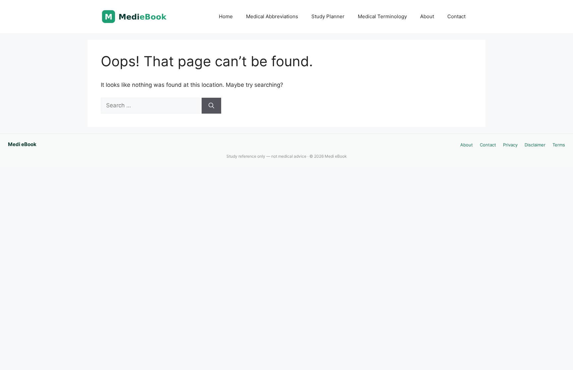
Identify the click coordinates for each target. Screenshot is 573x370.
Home (226, 16)
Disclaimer (535, 144)
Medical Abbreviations (272, 16)
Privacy (510, 144)
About (427, 16)
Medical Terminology (382, 16)
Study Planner (328, 16)
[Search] (211, 106)
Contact (456, 16)
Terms (558, 144)
